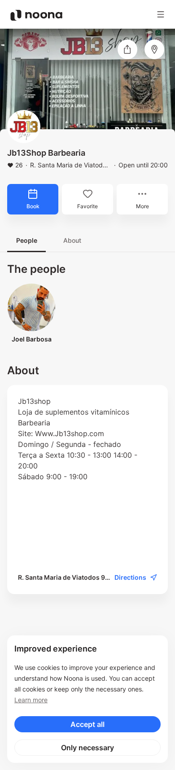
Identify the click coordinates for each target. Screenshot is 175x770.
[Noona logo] (36, 15)
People (26, 240)
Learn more (31, 700)
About (72, 240)
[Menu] (160, 14)
